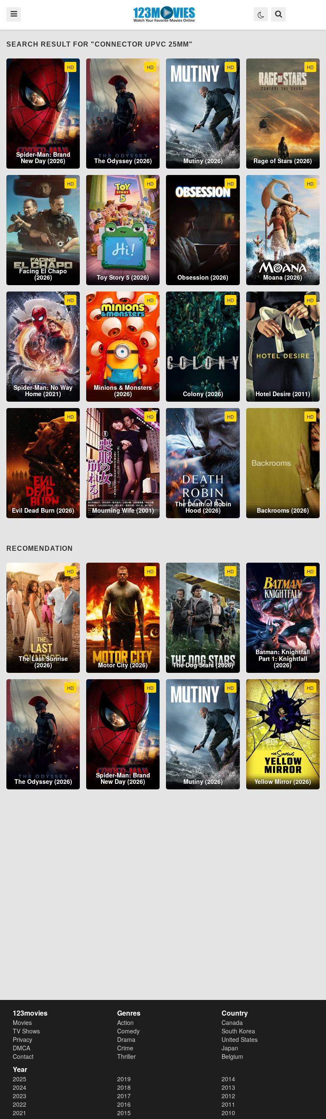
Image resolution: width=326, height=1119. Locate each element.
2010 (228, 1112)
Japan (230, 1048)
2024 (19, 1087)
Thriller (126, 1056)
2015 (124, 1112)
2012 (228, 1095)
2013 (228, 1087)
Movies (22, 1022)
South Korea (238, 1031)
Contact (23, 1056)
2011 (228, 1104)
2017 (124, 1095)
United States (240, 1039)
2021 (19, 1112)
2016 (124, 1104)
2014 (228, 1079)
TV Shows (26, 1031)
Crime (125, 1048)
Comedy (128, 1031)
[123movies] (164, 14)
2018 (124, 1087)
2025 (19, 1079)
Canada (232, 1022)
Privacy (22, 1039)
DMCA (21, 1048)
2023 (19, 1095)
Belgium (232, 1056)
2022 (19, 1104)
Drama (126, 1039)
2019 (124, 1079)
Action (125, 1022)
